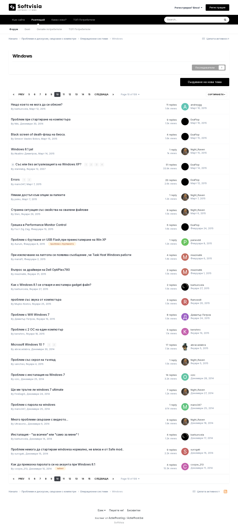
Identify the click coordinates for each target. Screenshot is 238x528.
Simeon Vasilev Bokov (27, 138)
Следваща (101, 94)
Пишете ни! (116, 510)
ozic (17, 378)
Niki (17, 123)
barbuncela (21, 108)
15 (89, 94)
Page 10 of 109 (129, 94)
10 (57, 94)
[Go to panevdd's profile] (185, 242)
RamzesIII (196, 299)
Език (101, 510)
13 (76, 94)
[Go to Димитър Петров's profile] (185, 317)
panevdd (196, 239)
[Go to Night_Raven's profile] (185, 151)
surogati (19, 453)
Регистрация (217, 7)
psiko (18, 199)
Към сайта (18, 19)
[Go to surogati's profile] (185, 451)
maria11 (19, 259)
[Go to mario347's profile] (185, 407)
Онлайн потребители (49, 29)
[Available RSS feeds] (225, 491)
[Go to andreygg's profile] (185, 106)
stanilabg (20, 168)
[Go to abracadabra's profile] (185, 347)
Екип (27, 29)
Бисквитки (133, 510)
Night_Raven (198, 149)
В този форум (208, 19)
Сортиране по (216, 94)
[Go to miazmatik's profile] (185, 257)
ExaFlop (195, 119)
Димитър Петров (25, 318)
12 (70, 94)
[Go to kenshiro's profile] (185, 331)
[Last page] (113, 94)
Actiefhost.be (135, 517)
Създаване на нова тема (205, 82)
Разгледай (38, 19)
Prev (21, 94)
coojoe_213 (21, 468)
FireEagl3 (20, 393)
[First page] (13, 94)
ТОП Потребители (79, 29)
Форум (13, 29)
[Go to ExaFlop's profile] (185, 121)
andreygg (196, 104)
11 (64, 94)
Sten (17, 213)
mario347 (20, 184)
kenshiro (20, 333)
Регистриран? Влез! (188, 7)
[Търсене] (225, 20)
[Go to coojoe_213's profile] (185, 466)
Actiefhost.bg (117, 517)
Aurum (18, 243)
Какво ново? (59, 19)
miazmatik (196, 255)
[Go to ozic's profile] (185, 377)
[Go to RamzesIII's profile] (185, 301)
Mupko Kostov (22, 303)
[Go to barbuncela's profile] (185, 287)
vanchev (19, 363)
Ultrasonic (20, 423)
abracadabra (22, 349)
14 (83, 94)
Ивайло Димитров (26, 153)
